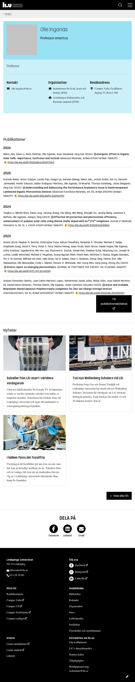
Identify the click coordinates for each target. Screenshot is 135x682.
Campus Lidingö (15, 618)
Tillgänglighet (76, 660)
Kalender (74, 600)
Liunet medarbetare (17, 644)
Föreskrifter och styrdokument (84, 630)
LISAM (11, 656)
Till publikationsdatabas (114, 301)
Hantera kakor (76, 654)
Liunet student (14, 650)
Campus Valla (14, 600)
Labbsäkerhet (76, 618)
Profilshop (74, 624)
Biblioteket (75, 594)
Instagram (80, 571)
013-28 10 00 (17, 575)
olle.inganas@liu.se (21, 88)
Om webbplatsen (78, 642)
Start (8, 14)
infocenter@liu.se (19, 570)
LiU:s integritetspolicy (80, 648)
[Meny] (130, 5)
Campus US (13, 606)
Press (72, 612)
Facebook (80, 565)
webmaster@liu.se (78, 670)
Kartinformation (15, 594)
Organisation (75, 606)
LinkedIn (80, 578)
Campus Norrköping (17, 612)
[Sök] (120, 5)
